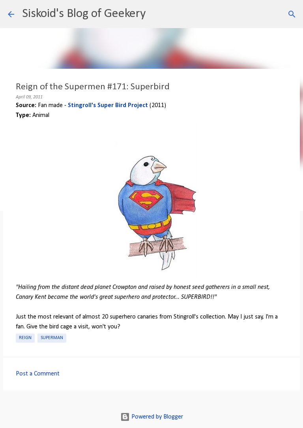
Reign (25, 338)
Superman (52, 338)
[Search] (156, 14)
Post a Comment (38, 374)
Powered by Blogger (156, 417)
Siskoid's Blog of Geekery (84, 14)
